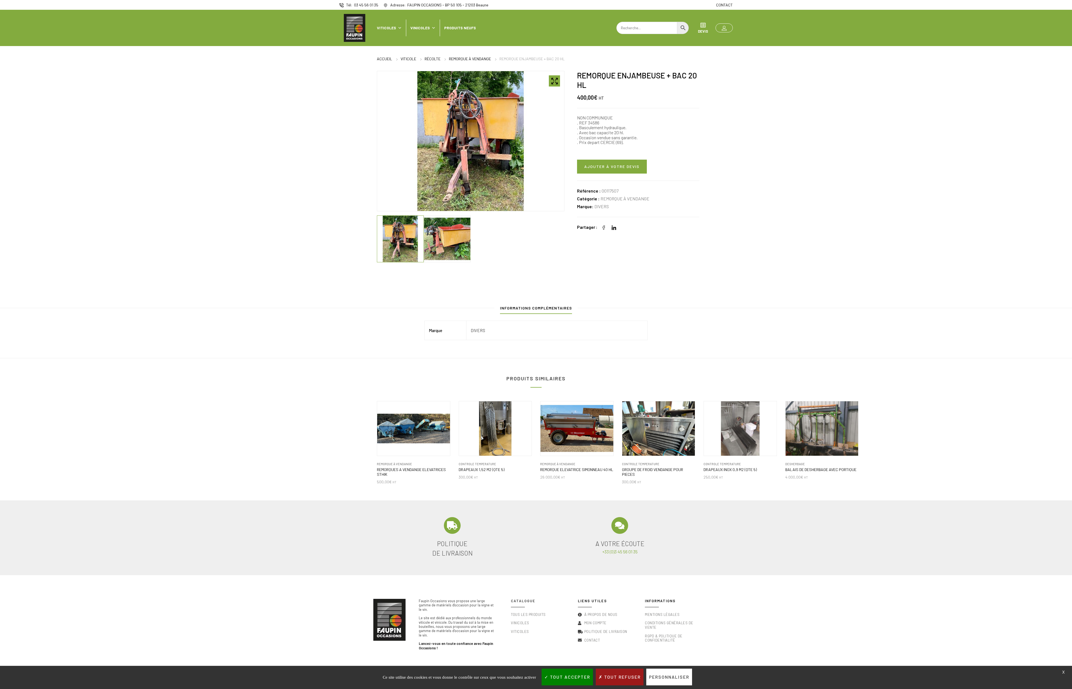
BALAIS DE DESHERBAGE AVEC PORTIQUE (820, 469)
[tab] (536, 309)
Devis (703, 31)
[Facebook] (604, 227)
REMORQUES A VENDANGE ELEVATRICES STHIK (411, 472)
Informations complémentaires (536, 308)
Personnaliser (669, 677)
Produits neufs (460, 27)
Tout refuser (622, 677)
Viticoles (386, 27)
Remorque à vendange (470, 58)
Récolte (433, 58)
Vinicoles (420, 27)
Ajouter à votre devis (612, 166)
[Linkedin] (614, 227)
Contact (724, 5)
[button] (724, 27)
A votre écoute (619, 544)
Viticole (408, 58)
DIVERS (601, 206)
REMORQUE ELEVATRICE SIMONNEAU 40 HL (576, 469)
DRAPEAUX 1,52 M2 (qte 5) (481, 469)
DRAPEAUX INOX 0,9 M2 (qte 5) (730, 469)
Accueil (384, 58)
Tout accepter (569, 677)
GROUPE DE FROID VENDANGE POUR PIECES (652, 472)
